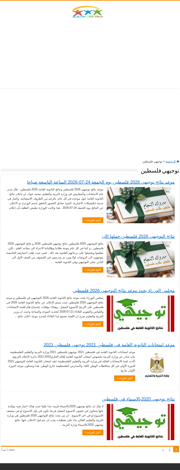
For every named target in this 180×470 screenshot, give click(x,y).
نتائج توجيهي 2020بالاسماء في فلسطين (138, 398)
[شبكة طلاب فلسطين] (90, 10)
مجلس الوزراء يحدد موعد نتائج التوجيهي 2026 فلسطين (124, 290)
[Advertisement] (90, 53)
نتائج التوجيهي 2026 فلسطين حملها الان (138, 236)
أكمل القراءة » (93, 220)
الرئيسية (171, 161)
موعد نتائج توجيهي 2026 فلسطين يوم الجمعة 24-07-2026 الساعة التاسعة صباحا (101, 182)
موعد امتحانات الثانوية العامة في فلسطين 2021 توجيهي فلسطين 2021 (109, 344)
